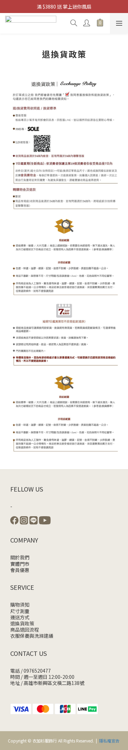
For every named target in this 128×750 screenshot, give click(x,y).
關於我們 (19, 557)
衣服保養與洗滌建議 (31, 635)
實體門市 (19, 563)
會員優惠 (19, 570)
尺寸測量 (19, 611)
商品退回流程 (24, 629)
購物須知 (19, 604)
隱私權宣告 (109, 740)
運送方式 (19, 617)
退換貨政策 (22, 623)
